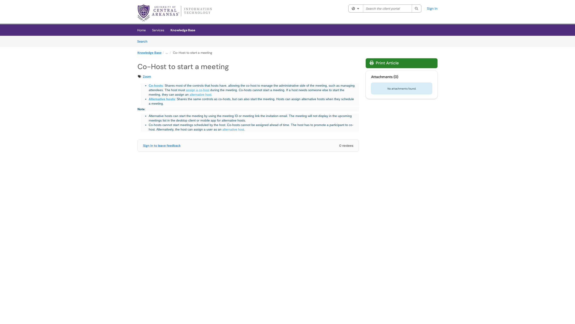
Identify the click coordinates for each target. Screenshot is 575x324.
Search (143, 41)
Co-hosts (156, 85)
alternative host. (233, 129)
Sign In (432, 8)
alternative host (200, 94)
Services (158, 30)
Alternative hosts (162, 99)
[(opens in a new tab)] (175, 12)
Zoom (147, 76)
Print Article (387, 63)
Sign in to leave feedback (162, 146)
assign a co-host (197, 90)
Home (141, 30)
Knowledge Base (182, 30)
